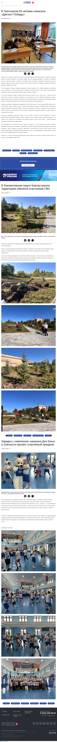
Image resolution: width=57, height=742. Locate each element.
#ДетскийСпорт (34, 703)
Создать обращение (28, 165)
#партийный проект (32, 153)
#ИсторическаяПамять (38, 435)
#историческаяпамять (49, 150)
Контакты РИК (5, 715)
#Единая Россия (7, 150)
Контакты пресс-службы (17, 715)
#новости (23, 153)
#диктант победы (38, 150)
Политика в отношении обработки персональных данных (12, 735)
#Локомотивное (18, 435)
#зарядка (51, 703)
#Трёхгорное (16, 150)
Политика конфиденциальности (7, 734)
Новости (15, 5)
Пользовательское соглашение (7, 733)
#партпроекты (27, 435)
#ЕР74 (9, 435)
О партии (4, 711)
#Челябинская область (26, 150)
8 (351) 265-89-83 (48, 713)
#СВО (48, 435)
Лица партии (16, 711)
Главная (2, 5)
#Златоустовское (15, 703)
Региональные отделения (28, 712)
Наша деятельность (9, 5)
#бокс (43, 703)
